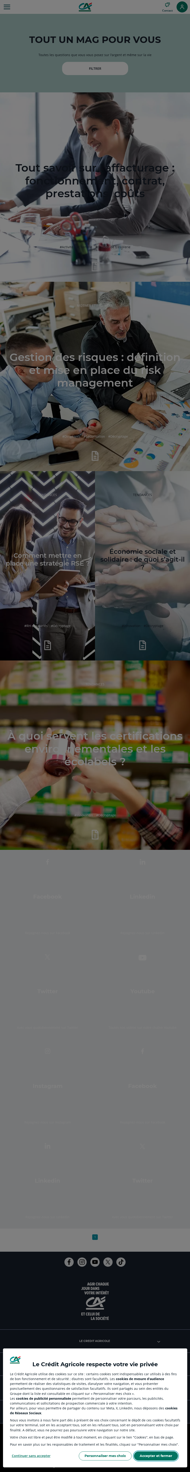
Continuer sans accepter (31, 1456)
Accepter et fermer (156, 1456)
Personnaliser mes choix (105, 1456)
